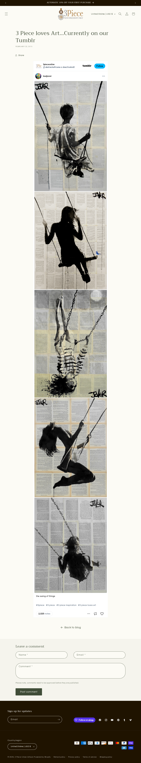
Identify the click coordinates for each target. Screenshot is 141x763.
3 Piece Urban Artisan (24, 757)
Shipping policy (106, 757)
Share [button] (21, 55)
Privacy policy (74, 757)
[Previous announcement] (6, 3)
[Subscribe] (58, 719)
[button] (6, 14)
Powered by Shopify (42, 757)
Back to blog (72, 627)
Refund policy (59, 757)
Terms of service (90, 757)
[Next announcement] (135, 3)
